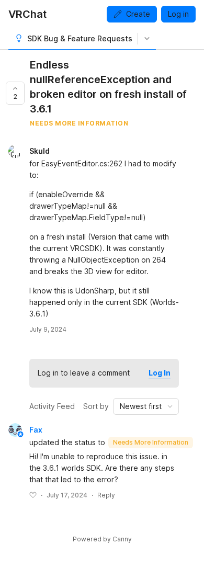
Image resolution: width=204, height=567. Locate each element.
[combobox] (146, 406)
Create (138, 13)
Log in (178, 13)
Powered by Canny (102, 539)
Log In (160, 372)
